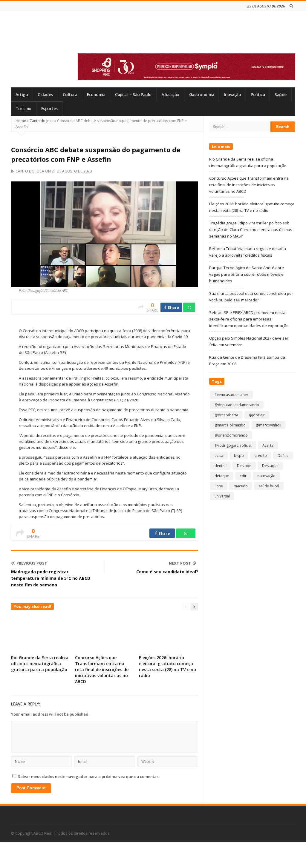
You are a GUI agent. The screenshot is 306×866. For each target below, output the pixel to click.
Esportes (49, 108)
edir (243, 475)
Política (258, 94)
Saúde (281, 94)
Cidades (45, 94)
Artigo (22, 94)
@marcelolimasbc (230, 425)
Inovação (232, 94)
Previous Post (31, 563)
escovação (266, 475)
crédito (261, 455)
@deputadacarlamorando (237, 404)
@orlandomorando (231, 435)
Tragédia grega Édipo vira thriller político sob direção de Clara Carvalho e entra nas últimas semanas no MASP (250, 229)
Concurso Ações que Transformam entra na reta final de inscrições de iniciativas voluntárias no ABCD (101, 669)
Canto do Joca (41, 120)
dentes (220, 465)
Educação (170, 94)
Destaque (270, 465)
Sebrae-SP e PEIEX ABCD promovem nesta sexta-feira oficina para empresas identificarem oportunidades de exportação (249, 319)
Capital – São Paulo (133, 94)
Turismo (23, 108)
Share (173, 307)
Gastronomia (201, 94)
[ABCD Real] (54, 35)
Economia (96, 94)
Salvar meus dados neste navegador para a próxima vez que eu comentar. (88, 776)
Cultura (70, 94)
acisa (219, 455)
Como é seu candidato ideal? (167, 571)
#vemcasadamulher (231, 394)
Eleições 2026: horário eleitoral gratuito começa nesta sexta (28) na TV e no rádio (167, 666)
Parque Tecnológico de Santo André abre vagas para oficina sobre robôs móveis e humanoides (246, 274)
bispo (239, 455)
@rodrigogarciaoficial (233, 445)
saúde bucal (268, 486)
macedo (241, 486)
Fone (219, 486)
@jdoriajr (257, 414)
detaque (222, 475)
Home (21, 120)
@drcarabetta (226, 414)
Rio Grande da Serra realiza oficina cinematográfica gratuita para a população (39, 663)
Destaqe (244, 465)
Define (283, 455)
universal (222, 496)
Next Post (180, 563)
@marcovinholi (268, 425)
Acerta (267, 445)
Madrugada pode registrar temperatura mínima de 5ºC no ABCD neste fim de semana (50, 578)
